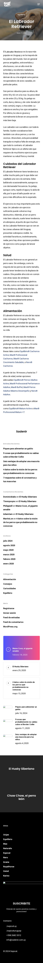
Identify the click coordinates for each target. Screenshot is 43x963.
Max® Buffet (17, 387)
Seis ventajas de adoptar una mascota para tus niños (21, 463)
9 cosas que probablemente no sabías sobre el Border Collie (21, 455)
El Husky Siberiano (28, 497)
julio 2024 (7, 541)
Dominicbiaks (9, 497)
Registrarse (8, 608)
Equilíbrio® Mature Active (20, 408)
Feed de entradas (11, 617)
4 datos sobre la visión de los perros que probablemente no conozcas (20, 471)
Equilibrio (21, 15)
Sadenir (21, 431)
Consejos (7, 584)
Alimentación (9, 579)
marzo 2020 (8, 554)
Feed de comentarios (13, 622)
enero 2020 (8, 563)
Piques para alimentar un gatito (18, 448)
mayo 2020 (8, 550)
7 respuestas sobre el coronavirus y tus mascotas (20, 480)
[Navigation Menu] (38, 4)
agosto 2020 (9, 545)
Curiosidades (9, 588)
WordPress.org (10, 626)
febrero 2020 (9, 559)
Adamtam (8, 514)
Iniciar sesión (9, 613)
